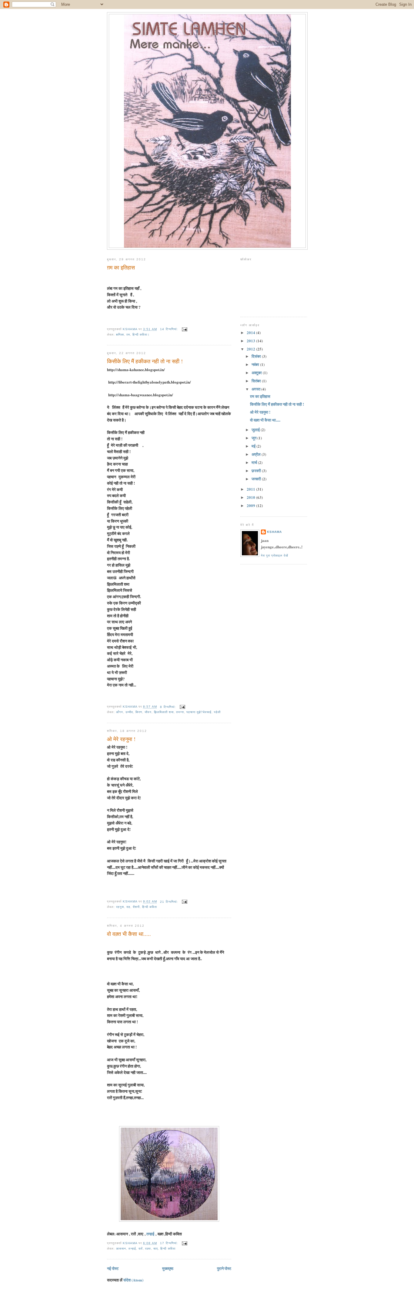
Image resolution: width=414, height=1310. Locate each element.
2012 (251, 349)
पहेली (217, 712)
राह (128, 907)
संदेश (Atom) (133, 1280)
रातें (141, 1248)
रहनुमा (120, 907)
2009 (251, 505)
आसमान (121, 1248)
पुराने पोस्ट (224, 1268)
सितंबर (257, 381)
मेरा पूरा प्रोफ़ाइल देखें (274, 555)
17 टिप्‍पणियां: (169, 1243)
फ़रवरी (257, 470)
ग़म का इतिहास (121, 267)
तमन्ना (180, 712)
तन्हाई (150, 1234)
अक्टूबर (257, 372)
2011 (251, 489)
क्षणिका (120, 334)
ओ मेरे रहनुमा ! (121, 739)
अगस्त (256, 389)
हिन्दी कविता (149, 907)
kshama (274, 531)
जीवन (148, 712)
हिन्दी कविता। (141, 334)
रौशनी (136, 907)
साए (155, 1248)
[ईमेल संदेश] (184, 329)
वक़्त (148, 1248)
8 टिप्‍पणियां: (168, 707)
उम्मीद (129, 712)
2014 (251, 332)
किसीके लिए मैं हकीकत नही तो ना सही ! (145, 361)
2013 (251, 341)
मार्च (255, 462)
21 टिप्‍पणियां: (169, 901)
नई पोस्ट (113, 1268)
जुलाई (256, 429)
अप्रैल (257, 454)
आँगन (119, 712)
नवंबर (256, 364)
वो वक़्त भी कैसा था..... (129, 933)
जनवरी (257, 479)
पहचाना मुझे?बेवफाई (199, 712)
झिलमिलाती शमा (163, 712)
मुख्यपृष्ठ (167, 1268)
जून (254, 438)
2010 (251, 497)
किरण (138, 712)
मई (254, 446)
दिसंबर (257, 356)
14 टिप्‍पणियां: (169, 329)
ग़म (128, 334)
